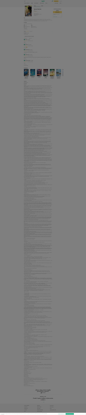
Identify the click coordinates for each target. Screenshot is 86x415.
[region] (43, 414)
